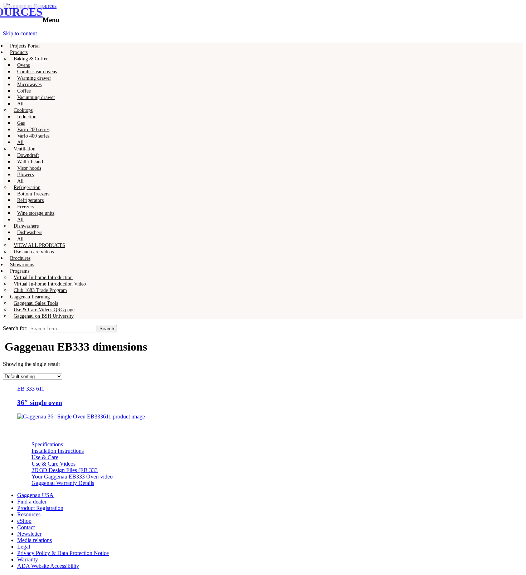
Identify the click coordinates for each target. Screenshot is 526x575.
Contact (26, 527)
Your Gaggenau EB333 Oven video (72, 477)
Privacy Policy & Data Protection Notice (63, 553)
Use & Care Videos (53, 464)
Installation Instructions (57, 451)
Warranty (27, 559)
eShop (24, 521)
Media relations (34, 540)
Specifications (47, 444)
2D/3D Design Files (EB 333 (64, 470)
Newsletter (29, 534)
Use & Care (44, 457)
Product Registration (40, 508)
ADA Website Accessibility (48, 566)
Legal (23, 547)
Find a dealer (32, 502)
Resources (28, 514)
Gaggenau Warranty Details (62, 483)
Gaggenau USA (35, 495)
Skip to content (20, 33)
